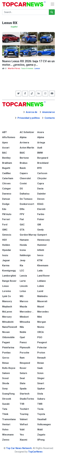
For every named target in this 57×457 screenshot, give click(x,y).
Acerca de (31, 112)
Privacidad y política (29, 118)
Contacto (50, 118)
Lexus (37, 68)
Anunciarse (48, 112)
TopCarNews (35, 451)
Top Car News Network (19, 448)
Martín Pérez (14, 68)
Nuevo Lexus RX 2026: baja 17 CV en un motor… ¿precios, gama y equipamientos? (28, 64)
